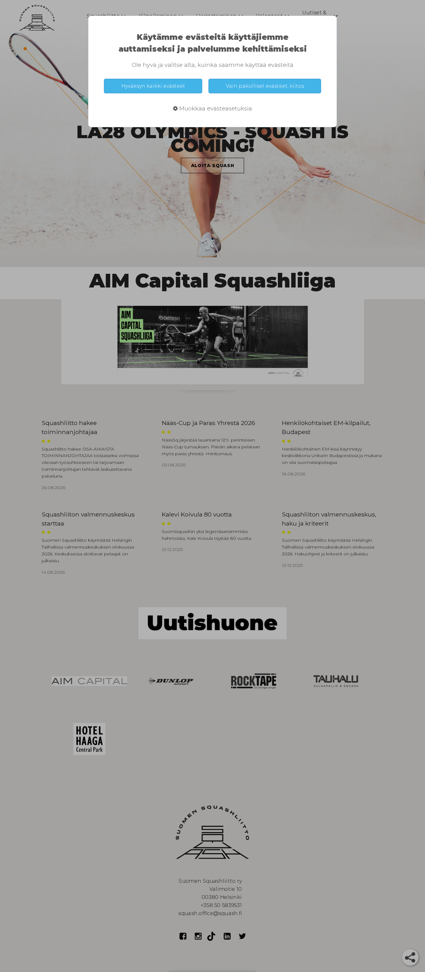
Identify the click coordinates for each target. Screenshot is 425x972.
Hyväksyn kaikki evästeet (153, 86)
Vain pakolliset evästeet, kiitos (265, 86)
